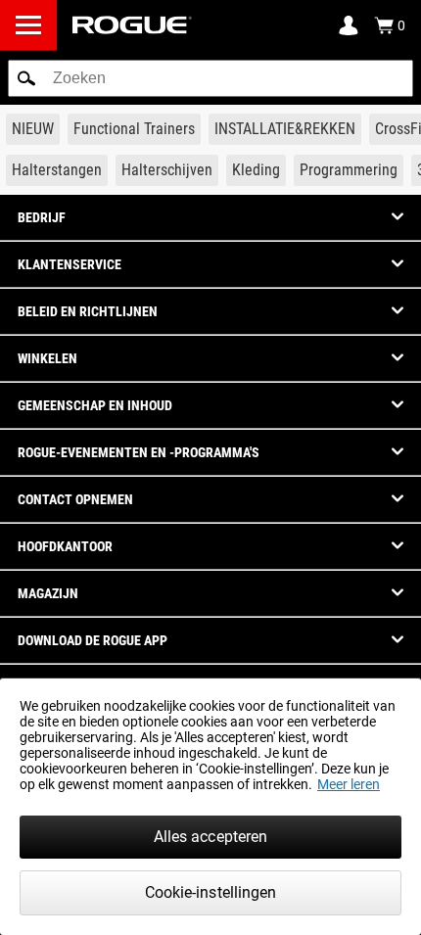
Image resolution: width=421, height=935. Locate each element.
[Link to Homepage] (132, 25)
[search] (210, 78)
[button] (26, 78)
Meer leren (348, 784)
